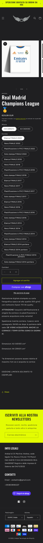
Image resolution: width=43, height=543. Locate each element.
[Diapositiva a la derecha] (26, 89)
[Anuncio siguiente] (40, 3)
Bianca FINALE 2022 (13, 138)
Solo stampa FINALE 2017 (15, 197)
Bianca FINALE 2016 (13, 202)
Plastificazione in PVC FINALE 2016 (19, 213)
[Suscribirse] (35, 435)
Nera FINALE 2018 (12, 165)
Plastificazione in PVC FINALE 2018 (19, 170)
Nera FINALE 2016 (12, 207)
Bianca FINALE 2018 (13, 159)
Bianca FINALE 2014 (13, 223)
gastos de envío (21, 118)
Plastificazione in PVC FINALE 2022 (19, 149)
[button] (3, 18)
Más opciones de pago (22, 293)
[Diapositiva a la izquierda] (16, 89)
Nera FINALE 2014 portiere (16, 250)
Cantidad (5, 267)
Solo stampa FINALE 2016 (15, 218)
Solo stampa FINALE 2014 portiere (19, 262)
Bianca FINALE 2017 (13, 181)
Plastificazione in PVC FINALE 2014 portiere (21, 256)
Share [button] (7, 392)
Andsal (16, 538)
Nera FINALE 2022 (12, 143)
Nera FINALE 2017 (12, 186)
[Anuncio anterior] (2, 3)
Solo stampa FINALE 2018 (15, 175)
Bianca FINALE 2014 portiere (16, 244)
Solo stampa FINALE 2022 (15, 154)
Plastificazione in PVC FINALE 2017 (19, 191)
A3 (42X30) (25, 129)
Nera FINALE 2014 (12, 228)
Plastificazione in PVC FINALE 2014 (19, 234)
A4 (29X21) (9, 129)
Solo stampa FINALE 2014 (15, 239)
